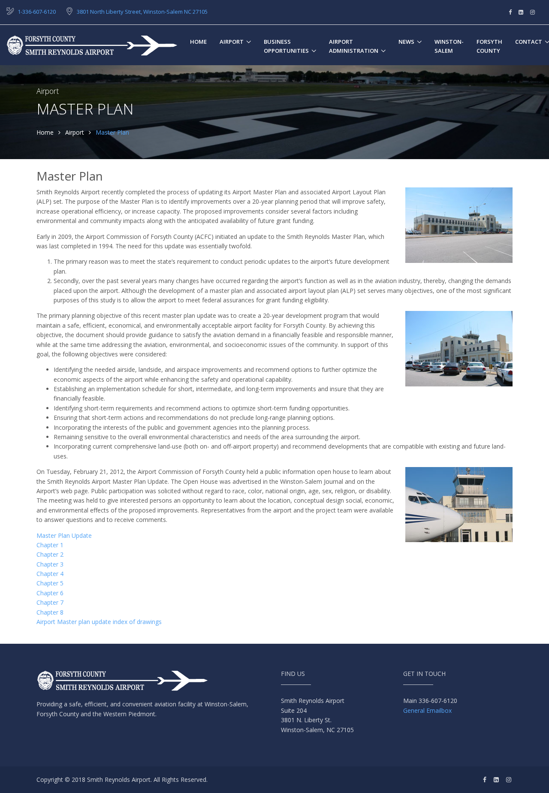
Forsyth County (489, 46)
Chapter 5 (49, 583)
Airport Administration (353, 46)
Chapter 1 (49, 545)
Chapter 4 (49, 574)
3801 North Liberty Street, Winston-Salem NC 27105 (142, 11)
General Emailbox (427, 710)
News (406, 41)
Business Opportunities (286, 46)
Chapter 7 (49, 602)
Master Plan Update (64, 535)
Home (198, 41)
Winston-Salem (449, 46)
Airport (232, 41)
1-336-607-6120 (37, 11)
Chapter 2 (49, 554)
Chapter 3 (49, 564)
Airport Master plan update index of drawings (99, 622)
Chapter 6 (49, 593)
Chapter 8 (49, 612)
